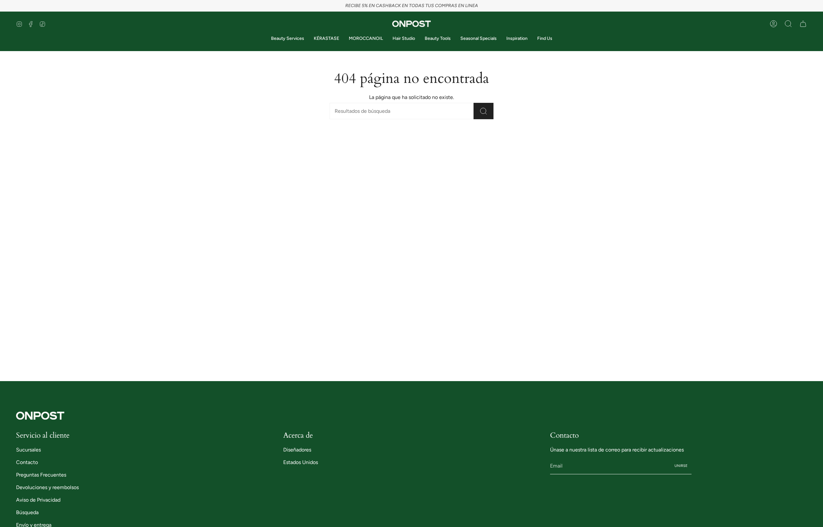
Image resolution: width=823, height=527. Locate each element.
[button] (788, 23)
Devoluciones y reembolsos (47, 487)
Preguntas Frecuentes (41, 475)
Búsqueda (27, 512)
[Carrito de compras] (803, 23)
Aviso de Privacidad (38, 500)
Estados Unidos (300, 462)
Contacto (27, 462)
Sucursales (28, 450)
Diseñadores (297, 450)
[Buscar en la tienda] (483, 111)
